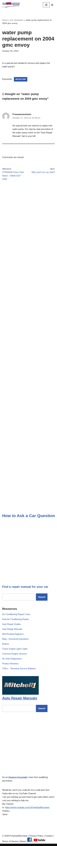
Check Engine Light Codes (15, 649)
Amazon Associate (17, 777)
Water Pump (20, 79)
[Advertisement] (28, 218)
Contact (48, 836)
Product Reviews (10, 663)
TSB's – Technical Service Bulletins (19, 668)
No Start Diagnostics (12, 658)
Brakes (5, 644)
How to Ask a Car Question (28, 515)
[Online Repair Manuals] (20, 694)
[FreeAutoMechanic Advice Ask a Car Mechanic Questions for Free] (11, 5)
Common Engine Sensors (14, 653)
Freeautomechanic (21, 114)
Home (5, 20)
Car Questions (16, 20)
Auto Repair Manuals (12, 629)
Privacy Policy (36, 836)
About (23, 841)
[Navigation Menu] (46, 4)
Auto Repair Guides (11, 624)
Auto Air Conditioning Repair (15, 619)
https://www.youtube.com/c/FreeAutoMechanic (27, 807)
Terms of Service (10, 841)
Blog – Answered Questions (15, 639)
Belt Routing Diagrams (13, 634)
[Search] (52, 5)
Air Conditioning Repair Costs (16, 614)
